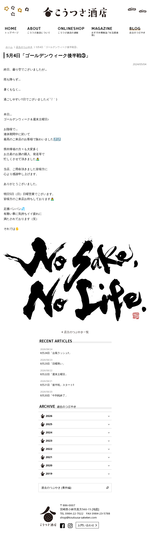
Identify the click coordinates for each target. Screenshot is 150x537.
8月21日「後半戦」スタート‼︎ (57, 383)
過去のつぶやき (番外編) (56, 487)
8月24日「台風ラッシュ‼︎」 (56, 351)
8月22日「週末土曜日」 (54, 372)
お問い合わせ (86, 525)
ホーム (9, 47)
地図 (95, 509)
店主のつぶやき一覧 (76, 332)
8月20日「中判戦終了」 (54, 393)
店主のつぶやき (24, 47)
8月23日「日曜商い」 (52, 361)
